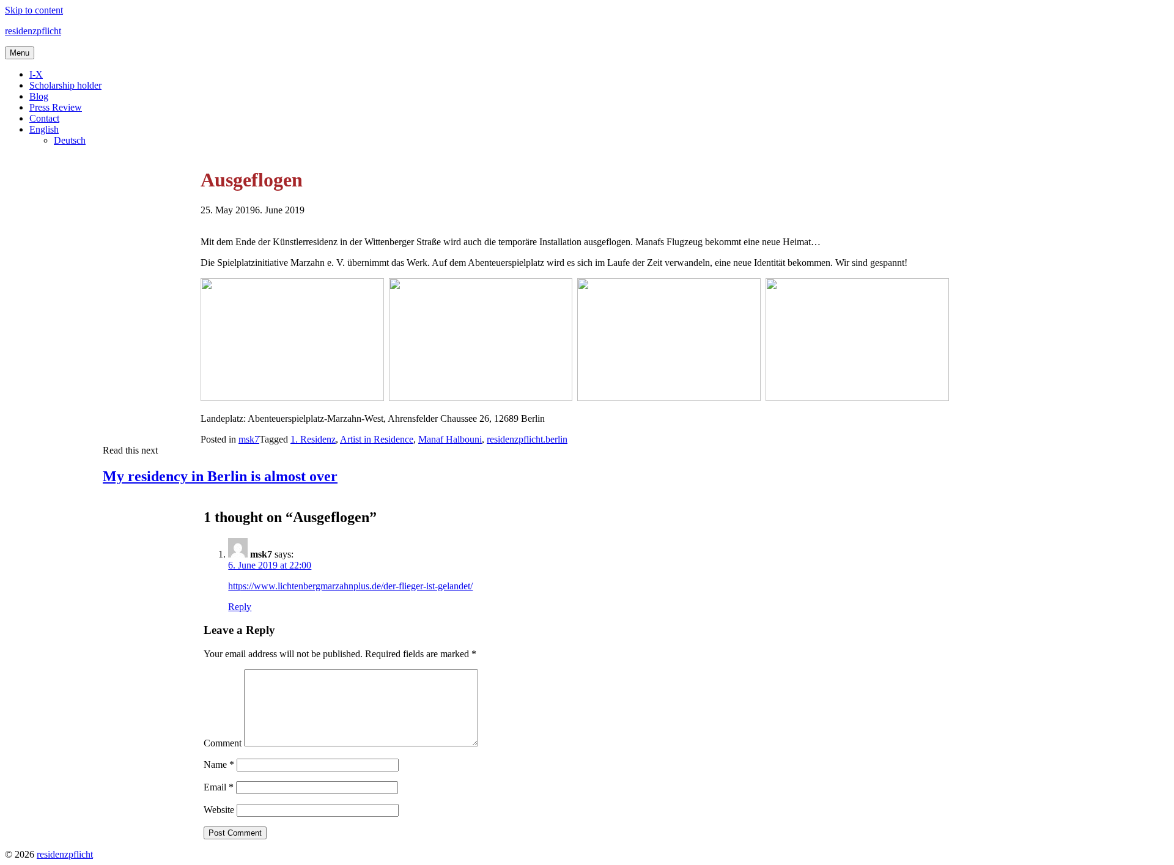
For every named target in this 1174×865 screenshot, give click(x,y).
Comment (223, 743)
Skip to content (34, 10)
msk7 (248, 439)
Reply (239, 607)
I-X (36, 74)
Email (219, 787)
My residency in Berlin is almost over (220, 476)
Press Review (55, 107)
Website (219, 809)
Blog (38, 96)
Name (219, 764)
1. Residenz (313, 439)
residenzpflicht (33, 31)
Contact (44, 118)
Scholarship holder (65, 85)
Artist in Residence (376, 439)
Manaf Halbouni (450, 439)
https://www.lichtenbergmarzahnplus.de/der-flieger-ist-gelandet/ (350, 586)
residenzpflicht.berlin (527, 439)
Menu (19, 52)
